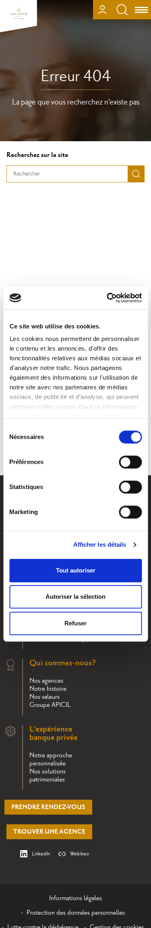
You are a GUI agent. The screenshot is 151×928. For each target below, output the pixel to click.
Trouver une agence (49, 832)
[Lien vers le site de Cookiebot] (107, 298)
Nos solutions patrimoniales (47, 775)
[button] (134, 831)
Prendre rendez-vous (48, 807)
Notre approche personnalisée (50, 759)
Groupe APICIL (50, 704)
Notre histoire (47, 688)
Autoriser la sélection (75, 596)
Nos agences (46, 680)
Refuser (75, 623)
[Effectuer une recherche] (122, 9)
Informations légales (75, 898)
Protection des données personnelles (76, 912)
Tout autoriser (75, 570)
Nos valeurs (44, 696)
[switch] (130, 462)
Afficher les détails (99, 544)
